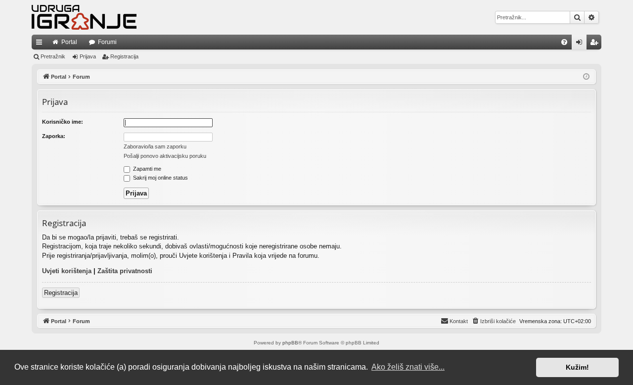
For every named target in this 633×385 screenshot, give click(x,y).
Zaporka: (53, 136)
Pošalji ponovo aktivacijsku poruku (165, 156)
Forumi (107, 42)
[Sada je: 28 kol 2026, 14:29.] (586, 77)
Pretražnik (53, 56)
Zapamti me (146, 169)
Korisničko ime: (62, 122)
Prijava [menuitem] (581, 44)
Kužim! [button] (577, 367)
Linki (41, 44)
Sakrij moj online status (160, 178)
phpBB (290, 342)
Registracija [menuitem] (595, 44)
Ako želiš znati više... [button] (408, 367)
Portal (69, 42)
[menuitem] (564, 42)
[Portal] (84, 17)
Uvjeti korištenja (66, 271)
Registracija (124, 56)
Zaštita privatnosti (124, 271)
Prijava (88, 56)
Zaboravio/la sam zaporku (155, 146)
